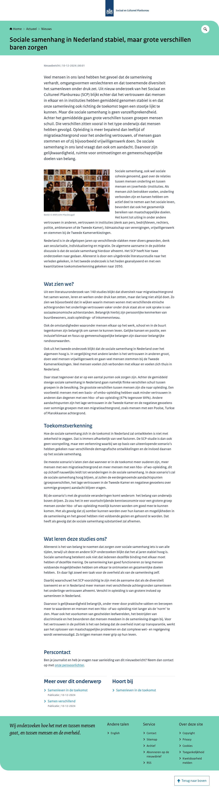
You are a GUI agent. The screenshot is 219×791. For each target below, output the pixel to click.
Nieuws (46, 29)
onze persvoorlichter (69, 665)
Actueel (31, 29)
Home (17, 29)
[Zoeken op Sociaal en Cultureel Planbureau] (205, 29)
